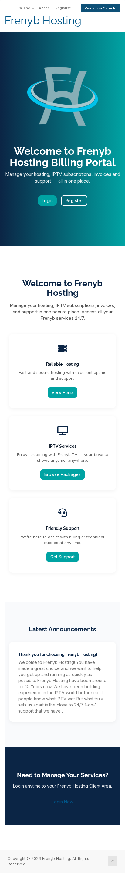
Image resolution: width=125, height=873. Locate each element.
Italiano (24, 8)
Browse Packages (62, 474)
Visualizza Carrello (101, 8)
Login (47, 200)
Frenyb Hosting (43, 20)
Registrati (63, 8)
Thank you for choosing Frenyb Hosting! (57, 654)
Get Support (62, 556)
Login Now (62, 801)
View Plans (62, 392)
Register (74, 200)
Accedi (45, 8)
